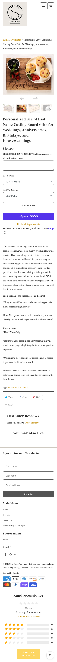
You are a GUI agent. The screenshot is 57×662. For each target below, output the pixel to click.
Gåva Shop (13, 564)
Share (24, 397)
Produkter (16, 39)
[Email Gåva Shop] (15, 554)
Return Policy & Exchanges (14, 526)
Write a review (31, 422)
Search (5, 539)
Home (5, 509)
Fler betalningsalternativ (28, 224)
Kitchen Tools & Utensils (18, 387)
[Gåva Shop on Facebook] (5, 554)
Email (10, 405)
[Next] (35, 98)
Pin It (38, 397)
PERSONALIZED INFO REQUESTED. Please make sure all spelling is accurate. (27, 156)
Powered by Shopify (11, 573)
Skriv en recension (28, 653)
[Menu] (43, 5)
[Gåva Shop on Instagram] (10, 554)
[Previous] (21, 98)
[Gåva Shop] (15, 16)
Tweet (10, 397)
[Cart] (50, 5)
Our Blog (6, 515)
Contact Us (7, 520)
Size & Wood (8, 176)
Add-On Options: (10, 190)
